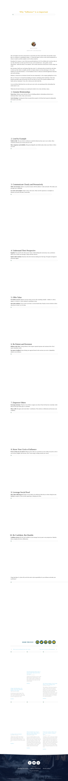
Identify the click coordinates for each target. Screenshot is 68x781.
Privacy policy (46, 768)
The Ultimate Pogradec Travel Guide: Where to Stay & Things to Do (50, 684)
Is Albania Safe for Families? (16, 734)
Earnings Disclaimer (23, 768)
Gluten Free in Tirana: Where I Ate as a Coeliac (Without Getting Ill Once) (49, 733)
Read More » (12, 698)
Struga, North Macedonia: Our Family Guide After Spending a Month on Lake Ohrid (17, 689)
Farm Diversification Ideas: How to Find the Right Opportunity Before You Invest (33, 672)
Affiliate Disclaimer (35, 768)
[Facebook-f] (30, 763)
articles (34, 50)
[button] (37, 642)
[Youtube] (34, 763)
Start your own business (34, 770)
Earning (37, 50)
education (39, 50)
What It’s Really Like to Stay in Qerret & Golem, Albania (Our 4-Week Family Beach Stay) (33, 733)
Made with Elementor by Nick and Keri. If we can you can (53, 778)
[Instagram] (38, 763)
